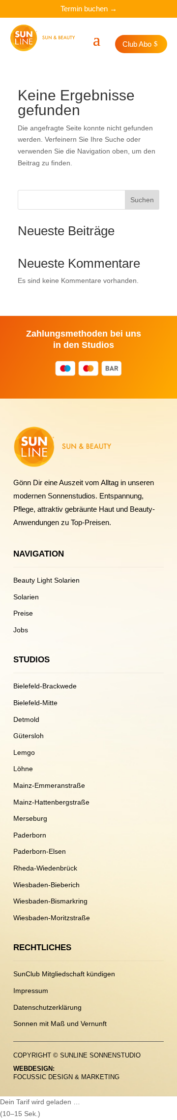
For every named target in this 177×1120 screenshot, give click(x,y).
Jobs (20, 630)
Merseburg (30, 818)
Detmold (26, 719)
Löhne (23, 769)
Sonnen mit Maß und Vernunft (60, 1023)
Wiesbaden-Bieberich (46, 885)
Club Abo (136, 44)
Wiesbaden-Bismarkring (50, 901)
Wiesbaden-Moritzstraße (51, 918)
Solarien (26, 597)
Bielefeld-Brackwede (45, 686)
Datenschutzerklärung (47, 1007)
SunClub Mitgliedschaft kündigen (64, 974)
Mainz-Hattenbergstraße (51, 802)
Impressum (30, 991)
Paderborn (29, 835)
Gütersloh (28, 736)
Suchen (142, 200)
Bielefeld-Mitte (35, 703)
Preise (23, 613)
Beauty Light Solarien (46, 580)
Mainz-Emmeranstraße (49, 785)
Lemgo (24, 752)
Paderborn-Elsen (39, 851)
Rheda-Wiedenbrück (45, 868)
